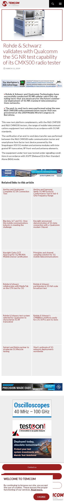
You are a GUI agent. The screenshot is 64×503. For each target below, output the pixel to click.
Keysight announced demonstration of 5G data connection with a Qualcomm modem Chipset (46, 224)
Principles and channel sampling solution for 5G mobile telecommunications (45, 254)
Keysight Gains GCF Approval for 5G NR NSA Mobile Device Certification (15, 254)
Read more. (37, 489)
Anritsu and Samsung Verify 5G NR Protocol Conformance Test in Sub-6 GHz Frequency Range (45, 192)
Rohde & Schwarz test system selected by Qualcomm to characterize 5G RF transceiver (16, 318)
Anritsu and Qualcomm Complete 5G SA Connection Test (16, 191)
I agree (41, 496)
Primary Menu (60, 4)
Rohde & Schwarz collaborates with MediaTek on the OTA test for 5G (15, 286)
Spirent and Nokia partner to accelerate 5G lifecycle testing (16, 349)
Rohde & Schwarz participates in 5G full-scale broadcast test (45, 286)
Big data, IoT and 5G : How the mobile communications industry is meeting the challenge (15, 224)
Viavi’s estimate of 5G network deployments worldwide (43, 349)
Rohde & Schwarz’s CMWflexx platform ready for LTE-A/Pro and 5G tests (45, 317)
